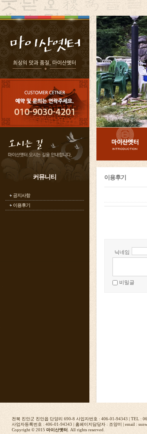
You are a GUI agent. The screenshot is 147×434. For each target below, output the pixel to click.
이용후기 (21, 205)
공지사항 (21, 195)
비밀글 (126, 282)
